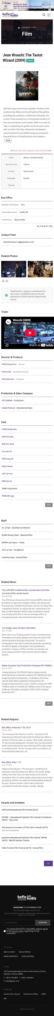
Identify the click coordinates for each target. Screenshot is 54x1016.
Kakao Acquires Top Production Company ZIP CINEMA (27, 665)
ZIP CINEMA (7, 400)
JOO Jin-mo (7, 474)
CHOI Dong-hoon (9, 364)
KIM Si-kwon (7, 466)
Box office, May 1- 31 (11, 762)
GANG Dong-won (9, 429)
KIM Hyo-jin (7, 481)
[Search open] (43, 15)
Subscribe (43, 923)
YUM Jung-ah (7, 459)
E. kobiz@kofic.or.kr (11, 981)
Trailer (30, 61)
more (8, 141)
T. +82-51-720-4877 (11, 978)
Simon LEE (6, 372)
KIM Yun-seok (8, 444)
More (49, 505)
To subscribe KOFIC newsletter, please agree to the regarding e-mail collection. (27, 931)
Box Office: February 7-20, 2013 (16, 727)
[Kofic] (6, 15)
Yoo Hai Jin (7, 451)
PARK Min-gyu (8, 496)
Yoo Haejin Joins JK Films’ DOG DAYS (18, 628)
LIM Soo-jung (7, 437)
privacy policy (18, 931)
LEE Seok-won (8, 379)
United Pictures (8, 408)
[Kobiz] (14, 15)
